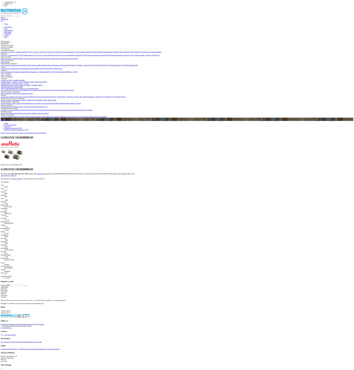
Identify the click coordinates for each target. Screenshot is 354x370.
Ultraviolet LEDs (26, 65)
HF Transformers (22, 93)
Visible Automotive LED (117, 65)
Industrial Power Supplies (84, 110)
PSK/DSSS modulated (52, 117)
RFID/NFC (63, 117)
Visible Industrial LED (131, 65)
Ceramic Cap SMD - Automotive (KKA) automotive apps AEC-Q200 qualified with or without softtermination (22, 86)
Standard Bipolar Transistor (28, 72)
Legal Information (31, 349)
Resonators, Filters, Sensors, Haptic (46, 100)
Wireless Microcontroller (91, 117)
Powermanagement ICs (69, 52)
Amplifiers (24, 52)
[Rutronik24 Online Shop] (14, 14)
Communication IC (13, 55)
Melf (51, 97)
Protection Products (65, 103)
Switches (78, 103)
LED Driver (105, 65)
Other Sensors (58, 68)
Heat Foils (50, 103)
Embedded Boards (20, 110)
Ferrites (14, 93)
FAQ (2, 342)
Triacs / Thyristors (6, 75)
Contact (6, 35)
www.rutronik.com (6, 328)
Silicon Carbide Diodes (63, 58)
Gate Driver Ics (43, 52)
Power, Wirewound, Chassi (78, 97)
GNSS (44, 117)
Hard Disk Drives (26, 113)
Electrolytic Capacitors (45, 90)
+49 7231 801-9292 (10, 335)
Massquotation (8, 30)
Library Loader (16, 179)
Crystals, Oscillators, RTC (27, 100)
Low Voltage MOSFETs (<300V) (46, 72)
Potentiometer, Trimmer (93, 97)
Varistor (123, 97)
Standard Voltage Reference (105, 52)
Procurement (8, 27)
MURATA (41, 174)
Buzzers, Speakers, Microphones (10, 100)
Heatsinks (56, 103)
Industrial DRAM (6, 113)
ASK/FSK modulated (7, 117)
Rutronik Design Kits (93, 55)
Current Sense (5, 97)
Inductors (30, 93)
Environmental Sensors (17, 68)
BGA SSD (4, 55)
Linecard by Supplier (7, 47)
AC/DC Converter (15, 52)
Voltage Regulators (156, 52)
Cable (13, 103)
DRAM (21, 55)
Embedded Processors (32, 110)
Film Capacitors (56, 90)
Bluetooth (16, 117)
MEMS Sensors (39, 68)
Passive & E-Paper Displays (36, 107)
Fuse (45, 103)
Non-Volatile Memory (68, 55)
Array (55, 97)
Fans (42, 103)
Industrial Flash (15, 113)
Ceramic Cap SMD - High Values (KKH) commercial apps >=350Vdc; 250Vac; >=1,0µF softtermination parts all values (24, 83)
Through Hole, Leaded (63, 97)
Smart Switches (80, 52)
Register (39, 342)
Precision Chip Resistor (43, 97)
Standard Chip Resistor (16, 97)
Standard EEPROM (106, 55)
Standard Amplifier (90, 52)
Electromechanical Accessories (31, 103)
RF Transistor (16, 72)
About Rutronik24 (27, 342)
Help (5, 37)
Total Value (4, 295)
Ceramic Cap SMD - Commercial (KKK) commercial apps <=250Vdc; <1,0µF (13, 81)
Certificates (22, 349)
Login (35, 342)
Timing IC (127, 55)
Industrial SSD (35, 113)
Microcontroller (48, 55)
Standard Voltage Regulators (121, 52)
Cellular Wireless (25, 117)
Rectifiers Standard (40, 58)
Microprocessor (57, 55)
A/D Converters (5, 52)
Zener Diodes (74, 58)
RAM (85, 55)
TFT (46, 107)
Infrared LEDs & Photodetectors (51, 65)
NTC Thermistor (106, 97)
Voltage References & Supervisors (140, 52)
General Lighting (36, 65)
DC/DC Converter (33, 52)
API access (7, 342)
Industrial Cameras (56, 110)
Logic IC (40, 55)
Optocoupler (64, 65)
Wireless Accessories (78, 117)
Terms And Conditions (7, 349)
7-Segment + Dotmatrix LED (84, 65)
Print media (7, 33)
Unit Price (4, 292)
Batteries (8, 103)
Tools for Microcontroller (137, 55)
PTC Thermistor (115, 97)
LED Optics (72, 65)
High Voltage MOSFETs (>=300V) (67, 72)
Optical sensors (16, 65)
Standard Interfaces (117, 55)
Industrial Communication (69, 110)
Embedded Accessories (7, 110)
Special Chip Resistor (29, 97)
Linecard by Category (7, 45)
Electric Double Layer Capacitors (28, 90)
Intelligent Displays (17, 107)
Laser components (6, 65)
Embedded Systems (44, 110)
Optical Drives (44, 113)
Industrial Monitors (6, 107)
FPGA (36, 55)
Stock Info (4, 289)
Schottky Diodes (51, 58)
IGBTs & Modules (6, 72)
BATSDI (3, 103)
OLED (26, 107)
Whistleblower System (43, 349)
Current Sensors (5, 68)
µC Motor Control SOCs (152, 55)
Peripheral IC (79, 55)
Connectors (19, 103)
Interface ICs (52, 52)
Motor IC (59, 52)
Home (6, 24)
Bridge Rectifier (5, 58)
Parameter (6, 182)
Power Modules (5, 62)
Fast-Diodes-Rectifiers (16, 58)
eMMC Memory (28, 55)
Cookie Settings (55, 349)
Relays (73, 103)
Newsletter (19, 342)
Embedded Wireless (36, 117)
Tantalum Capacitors (68, 90)
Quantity (3, 285)
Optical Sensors (49, 68)
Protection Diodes (29, 58)
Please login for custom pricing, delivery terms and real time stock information (23, 133)
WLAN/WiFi (103, 117)
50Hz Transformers (6, 93)
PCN (5, 28)
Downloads (7, 32)
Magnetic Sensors (29, 68)
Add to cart (4, 287)
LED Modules (97, 65)
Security (69, 117)
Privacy (16, 349)
